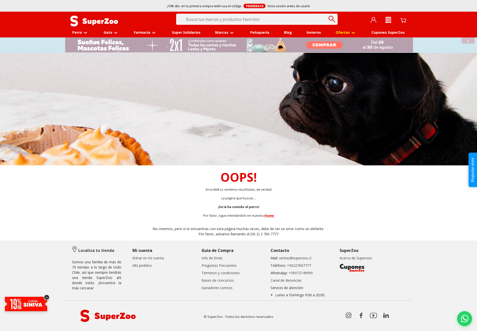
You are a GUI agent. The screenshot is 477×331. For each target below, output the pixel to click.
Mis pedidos (142, 265)
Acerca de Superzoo (356, 258)
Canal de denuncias (286, 280)
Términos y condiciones (220, 273)
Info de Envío (212, 258)
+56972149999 (301, 273)
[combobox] (257, 19)
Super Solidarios (186, 32)
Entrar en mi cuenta (148, 258)
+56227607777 (299, 265)
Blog (288, 32)
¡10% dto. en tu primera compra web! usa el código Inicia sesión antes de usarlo (238, 6)
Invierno (314, 32)
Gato (108, 32)
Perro (77, 32)
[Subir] (14, 323)
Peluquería (259, 32)
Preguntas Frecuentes (219, 265)
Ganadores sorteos (217, 287)
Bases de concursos (217, 280)
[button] (373, 19)
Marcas (221, 32)
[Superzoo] (94, 20)
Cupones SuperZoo (388, 32)
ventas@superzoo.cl (294, 258)
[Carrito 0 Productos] (403, 20)
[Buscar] (332, 19)
